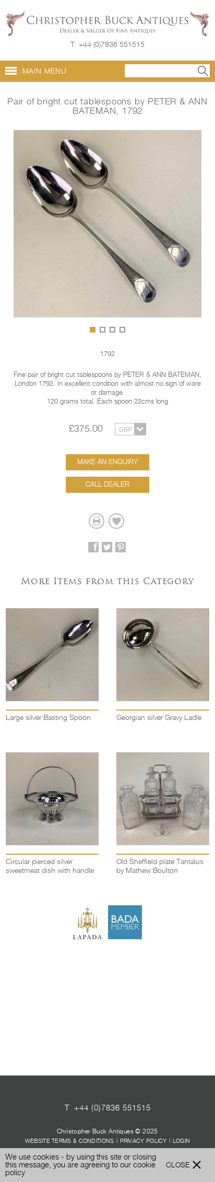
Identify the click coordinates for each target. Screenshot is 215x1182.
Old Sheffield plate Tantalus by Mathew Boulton (160, 866)
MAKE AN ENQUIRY (107, 462)
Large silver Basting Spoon (48, 718)
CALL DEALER (107, 484)
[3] (112, 330)
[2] (102, 330)
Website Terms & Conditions (69, 1141)
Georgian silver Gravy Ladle (158, 718)
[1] (92, 330)
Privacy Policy (143, 1141)
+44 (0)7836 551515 (112, 45)
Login (181, 1141)
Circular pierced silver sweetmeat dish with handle (50, 866)
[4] (122, 330)
